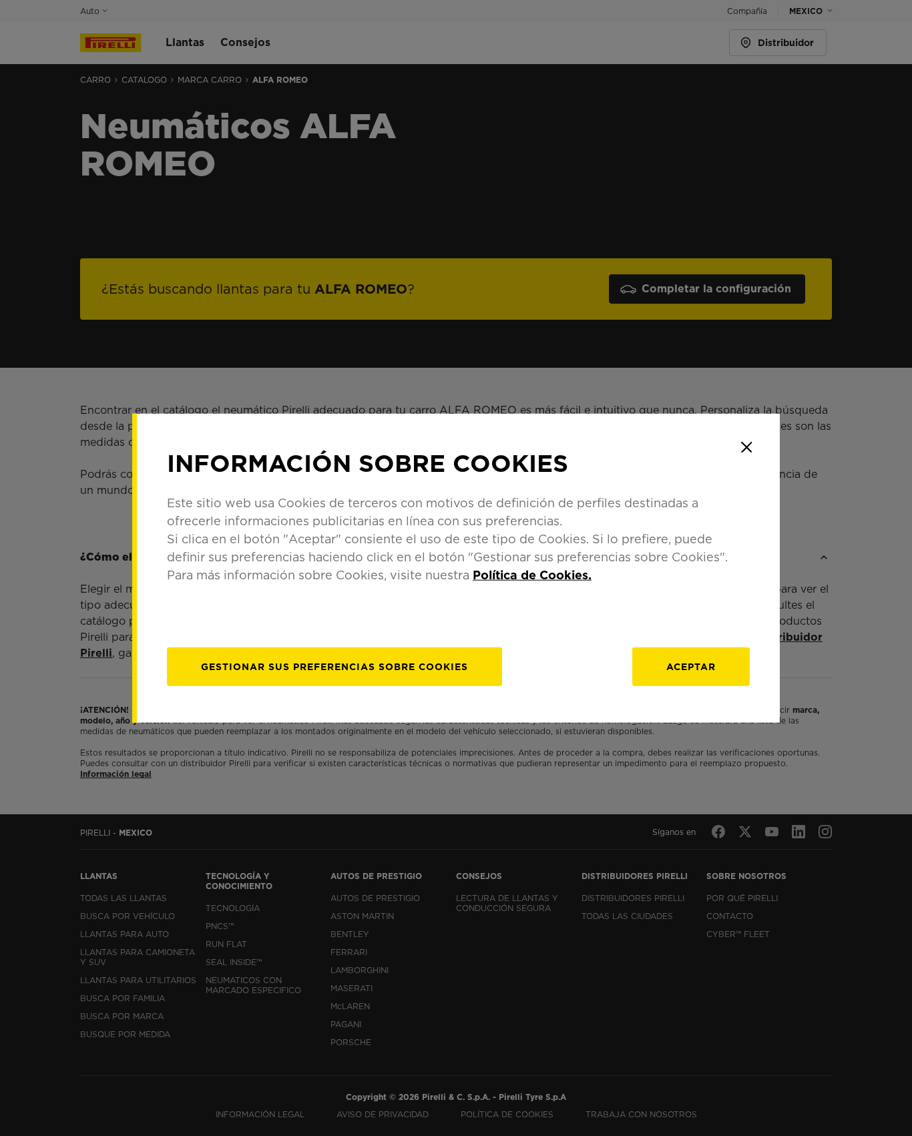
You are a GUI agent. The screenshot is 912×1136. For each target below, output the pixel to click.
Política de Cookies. (532, 574)
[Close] (746, 447)
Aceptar (691, 666)
